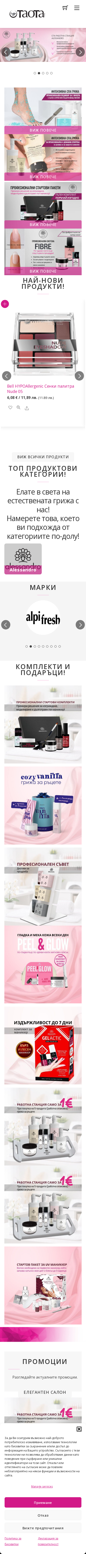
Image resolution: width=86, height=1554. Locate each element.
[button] (79, 1429)
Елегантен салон (45, 1392)
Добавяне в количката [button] (5, 304)
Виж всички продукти (43, 456)
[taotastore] (27, 13)
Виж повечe (43, 130)
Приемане (43, 1502)
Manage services (42, 1486)
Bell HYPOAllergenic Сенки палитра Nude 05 (40, 388)
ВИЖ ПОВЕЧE (43, 224)
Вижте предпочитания (43, 1528)
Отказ (43, 1515)
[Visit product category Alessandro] (23, 558)
